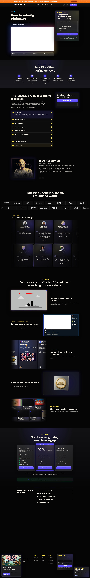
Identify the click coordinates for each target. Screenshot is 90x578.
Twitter (51, 558)
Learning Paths (36, 558)
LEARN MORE (74, 1)
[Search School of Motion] (64, 5)
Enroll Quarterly (26, 467)
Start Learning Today (67, 34)
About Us (42, 560)
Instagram (51, 560)
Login (67, 4)
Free (42, 4)
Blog (45, 4)
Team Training (49, 4)
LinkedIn (51, 561)
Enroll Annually (45, 467)
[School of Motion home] (19, 4)
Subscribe (65, 565)
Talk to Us (64, 467)
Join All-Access (73, 4)
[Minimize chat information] (87, 568)
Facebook (51, 557)
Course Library (36, 557)
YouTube (51, 563)
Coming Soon (43, 558)
